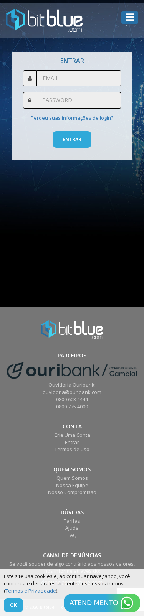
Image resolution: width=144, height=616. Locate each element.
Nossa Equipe (72, 485)
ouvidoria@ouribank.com (72, 392)
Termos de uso (72, 449)
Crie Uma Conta (72, 435)
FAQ (72, 535)
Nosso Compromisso (72, 492)
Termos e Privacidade (30, 590)
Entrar (72, 139)
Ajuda (72, 527)
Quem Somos (72, 477)
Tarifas (72, 520)
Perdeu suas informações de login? (72, 117)
